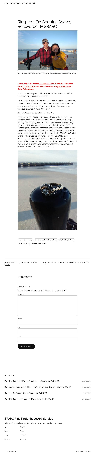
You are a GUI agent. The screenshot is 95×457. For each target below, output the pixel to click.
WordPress (87, 451)
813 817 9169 (64, 86)
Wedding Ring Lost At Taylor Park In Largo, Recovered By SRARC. (32, 381)
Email (20, 327)
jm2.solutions (27, 73)
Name (20, 318)
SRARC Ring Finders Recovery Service (44, 73)
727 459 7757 (28, 86)
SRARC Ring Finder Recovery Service (21, 3)
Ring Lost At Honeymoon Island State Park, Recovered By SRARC (66, 262)
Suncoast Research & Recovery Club (65, 73)
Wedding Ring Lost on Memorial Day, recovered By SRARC (29, 399)
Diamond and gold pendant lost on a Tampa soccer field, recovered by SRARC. (38, 387)
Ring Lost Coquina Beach (66, 240)
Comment (21, 294)
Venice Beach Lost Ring (39, 243)
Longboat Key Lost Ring (25, 240)
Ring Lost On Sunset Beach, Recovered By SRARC (26, 393)
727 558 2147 (45, 83)
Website (20, 336)
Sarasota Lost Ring (24, 243)
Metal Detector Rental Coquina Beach (46, 240)
